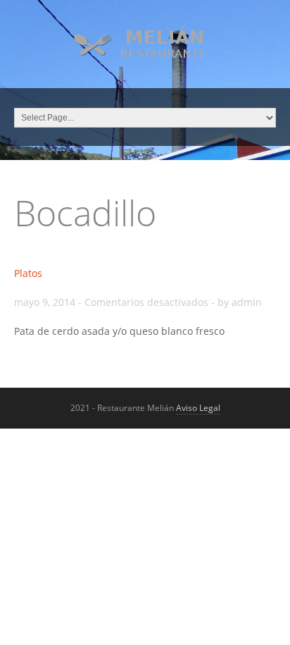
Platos (28, 273)
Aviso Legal (198, 408)
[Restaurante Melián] (145, 56)
